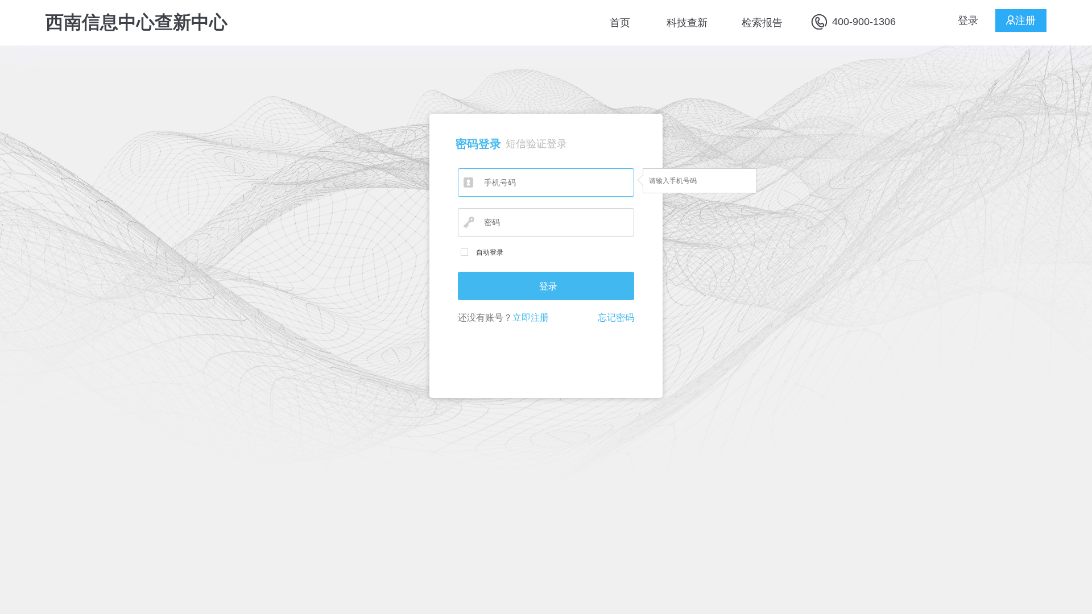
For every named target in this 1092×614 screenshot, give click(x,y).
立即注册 (530, 317)
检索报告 (762, 22)
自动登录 (489, 252)
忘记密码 (616, 317)
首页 (620, 22)
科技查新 (687, 22)
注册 (1025, 20)
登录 (968, 20)
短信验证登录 (536, 144)
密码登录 (478, 144)
